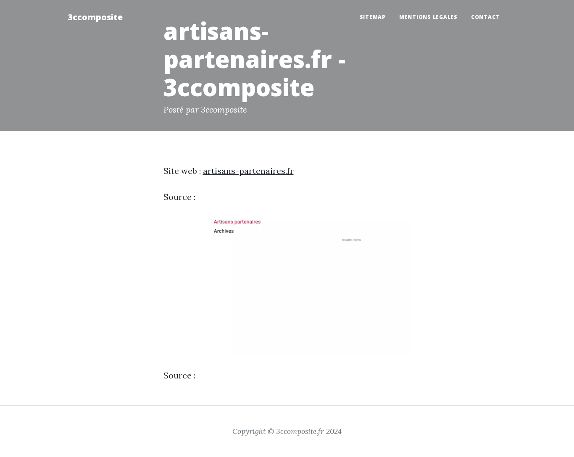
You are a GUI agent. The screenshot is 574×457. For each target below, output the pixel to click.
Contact (485, 17)
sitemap (373, 17)
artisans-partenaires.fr (248, 170)
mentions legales (428, 17)
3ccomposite (95, 17)
